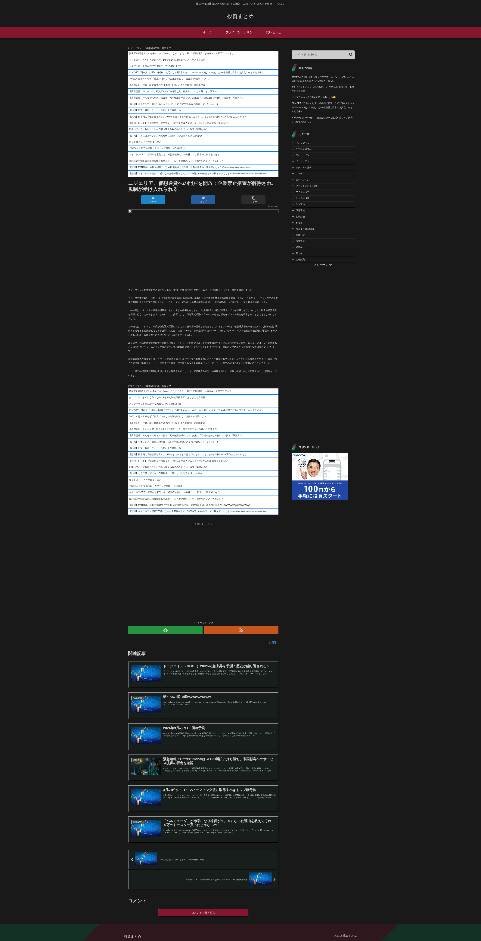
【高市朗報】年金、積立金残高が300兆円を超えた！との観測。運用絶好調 (167, 85)
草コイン (300, 253)
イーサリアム (302, 161)
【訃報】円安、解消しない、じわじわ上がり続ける (155, 110)
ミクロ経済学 (302, 198)
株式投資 (300, 241)
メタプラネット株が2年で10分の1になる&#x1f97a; (155, 66)
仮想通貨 (300, 210)
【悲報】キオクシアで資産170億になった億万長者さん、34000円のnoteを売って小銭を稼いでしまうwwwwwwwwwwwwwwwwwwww (197, 173)
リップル (300, 204)
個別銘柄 (300, 216)
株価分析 (300, 235)
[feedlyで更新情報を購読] (165, 630)
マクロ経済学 (302, 192)
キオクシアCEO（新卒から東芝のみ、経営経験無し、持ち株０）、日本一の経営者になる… (175, 154)
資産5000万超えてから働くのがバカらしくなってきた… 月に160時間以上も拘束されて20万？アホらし (181, 53)
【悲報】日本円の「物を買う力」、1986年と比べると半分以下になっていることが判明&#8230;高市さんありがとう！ (189, 116)
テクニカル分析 (304, 167)
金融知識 (300, 259)
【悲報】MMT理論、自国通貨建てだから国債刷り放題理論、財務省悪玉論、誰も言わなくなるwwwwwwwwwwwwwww (189, 167)
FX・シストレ (303, 143)
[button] (351, 54)
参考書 (299, 222)
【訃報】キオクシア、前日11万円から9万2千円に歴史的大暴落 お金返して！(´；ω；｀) (173, 104)
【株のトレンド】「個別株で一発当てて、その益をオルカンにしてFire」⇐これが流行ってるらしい (179, 123)
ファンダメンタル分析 (307, 186)
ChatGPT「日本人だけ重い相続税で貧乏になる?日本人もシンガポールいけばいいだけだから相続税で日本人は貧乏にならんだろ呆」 (196, 72)
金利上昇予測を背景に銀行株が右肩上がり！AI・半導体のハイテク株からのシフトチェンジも (176, 161)
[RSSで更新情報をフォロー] (241, 630)
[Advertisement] (203, 571)
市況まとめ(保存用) (305, 229)
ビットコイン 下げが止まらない (145, 142)
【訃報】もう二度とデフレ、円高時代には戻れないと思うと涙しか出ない (166, 135)
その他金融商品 (304, 149)
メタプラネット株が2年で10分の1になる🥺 (314, 97)
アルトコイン (302, 155)
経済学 (299, 247)
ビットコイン (302, 179)
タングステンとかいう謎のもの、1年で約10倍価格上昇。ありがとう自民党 (167, 60)
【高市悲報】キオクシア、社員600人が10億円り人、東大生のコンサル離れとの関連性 (173, 91)
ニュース (300, 173)
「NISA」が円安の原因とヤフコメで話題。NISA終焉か (157, 148)
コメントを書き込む (203, 912)
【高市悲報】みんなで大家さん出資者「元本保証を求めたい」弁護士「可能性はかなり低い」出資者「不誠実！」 (186, 97)
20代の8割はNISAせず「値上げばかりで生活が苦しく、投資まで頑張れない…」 (169, 78)
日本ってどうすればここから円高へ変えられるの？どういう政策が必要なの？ (168, 129)
